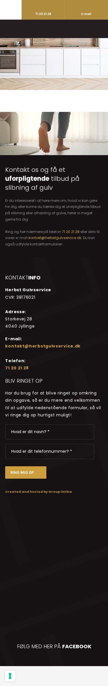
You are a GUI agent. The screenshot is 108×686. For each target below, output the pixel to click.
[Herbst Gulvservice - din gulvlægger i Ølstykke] (54, 29)
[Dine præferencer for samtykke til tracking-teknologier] (10, 675)
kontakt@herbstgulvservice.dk (55, 237)
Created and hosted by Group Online (38, 491)
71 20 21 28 (70, 231)
